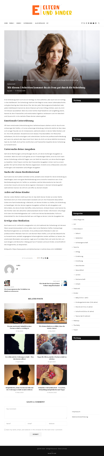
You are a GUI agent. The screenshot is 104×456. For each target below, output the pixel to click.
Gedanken (79, 238)
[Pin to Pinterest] (45, 258)
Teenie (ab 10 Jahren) (83, 316)
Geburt (78, 233)
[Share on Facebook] (41, 258)
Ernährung (79, 256)
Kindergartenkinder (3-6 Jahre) (87, 302)
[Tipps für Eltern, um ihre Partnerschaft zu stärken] (52, 344)
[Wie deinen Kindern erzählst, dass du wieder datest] (52, 313)
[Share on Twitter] (43, 258)
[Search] (99, 23)
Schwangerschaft (82, 242)
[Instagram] (86, 23)
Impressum (76, 412)
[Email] (93, 23)
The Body (77, 325)
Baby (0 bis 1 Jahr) (82, 298)
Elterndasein (28, 23)
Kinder (19, 23)
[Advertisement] (87, 118)
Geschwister (80, 265)
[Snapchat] (95, 23)
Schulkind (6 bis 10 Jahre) (85, 311)
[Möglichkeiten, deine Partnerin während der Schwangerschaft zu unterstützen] (19, 375)
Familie (11, 23)
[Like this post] (39, 258)
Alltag (78, 252)
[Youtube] (91, 23)
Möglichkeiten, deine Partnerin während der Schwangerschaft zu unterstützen (19, 389)
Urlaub (78, 284)
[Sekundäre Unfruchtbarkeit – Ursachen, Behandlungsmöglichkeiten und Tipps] (52, 375)
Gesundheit (80, 270)
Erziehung (79, 261)
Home (6, 23)
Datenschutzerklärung (80, 417)
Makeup (76, 321)
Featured (77, 288)
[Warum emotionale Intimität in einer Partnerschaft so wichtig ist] (19, 313)
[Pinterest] (88, 23)
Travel (76, 330)
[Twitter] (84, 23)
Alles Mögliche (40, 23)
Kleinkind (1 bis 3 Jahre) (84, 307)
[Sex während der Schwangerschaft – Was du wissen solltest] (19, 344)
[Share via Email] (47, 258)
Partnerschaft (30, 80)
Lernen (78, 275)
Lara (10, 91)
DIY (47, 23)
